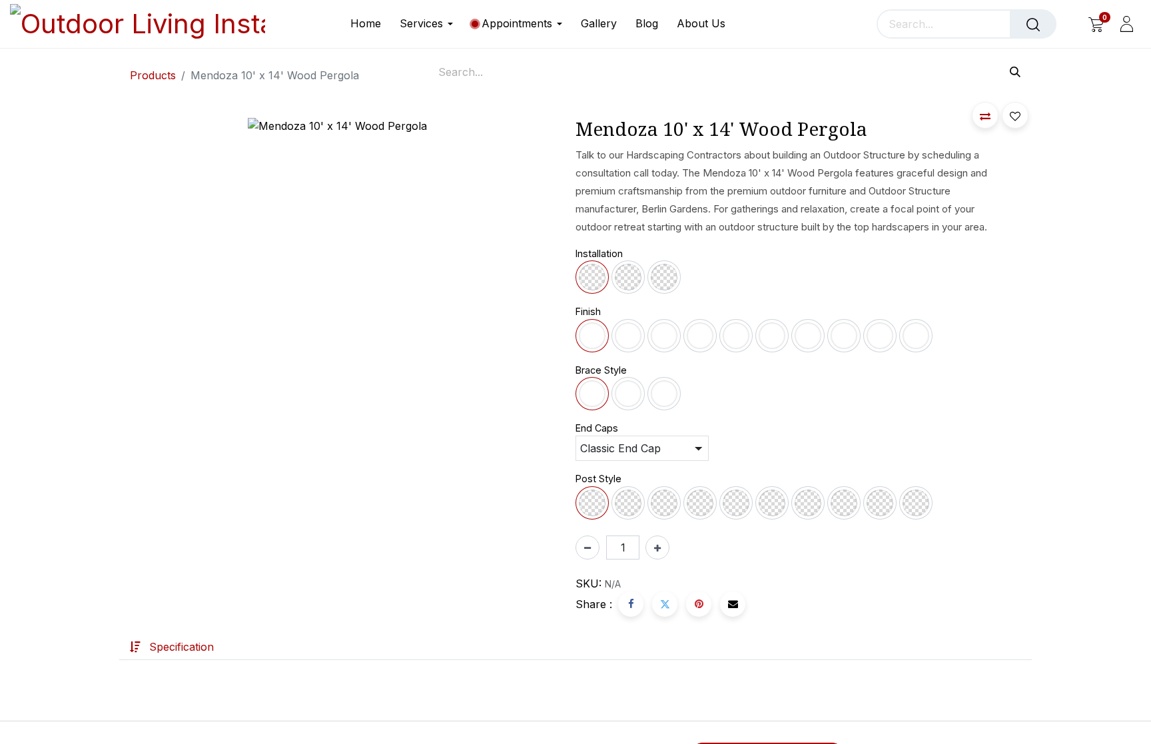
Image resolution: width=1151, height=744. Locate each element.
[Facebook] (630, 604)
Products (153, 75)
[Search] (1033, 24)
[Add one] (657, 547)
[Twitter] (664, 604)
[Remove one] (587, 547)
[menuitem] (370, 24)
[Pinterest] (698, 604)
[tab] (171, 647)
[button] (985, 115)
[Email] (732, 604)
